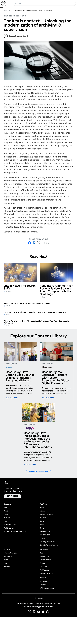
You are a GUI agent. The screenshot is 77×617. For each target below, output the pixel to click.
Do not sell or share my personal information (38, 607)
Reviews (43, 518)
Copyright (48, 603)
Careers (6, 511)
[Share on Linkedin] (34, 243)
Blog (41, 553)
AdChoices (39, 603)
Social (42, 521)
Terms (31, 603)
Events (42, 563)
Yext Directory (9, 528)
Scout (42, 508)
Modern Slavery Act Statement (15, 531)
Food (5, 563)
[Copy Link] (47, 243)
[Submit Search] (73, 3)
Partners (7, 518)
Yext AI (42, 538)
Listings (42, 511)
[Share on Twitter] (38, 243)
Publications (44, 556)
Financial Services (10, 553)
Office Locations (9, 525)
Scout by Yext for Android (49, 545)
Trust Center (44, 567)
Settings (57, 603)
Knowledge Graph (46, 514)
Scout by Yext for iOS (47, 542)
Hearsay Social (45, 531)
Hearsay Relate (45, 535)
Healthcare (8, 556)
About (6, 508)
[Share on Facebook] (29, 243)
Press (6, 514)
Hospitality (7, 567)
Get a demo (12, 496)
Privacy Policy (21, 603)
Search (42, 528)
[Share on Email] (43, 243)
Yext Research (45, 570)
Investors (7, 521)
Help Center (44, 581)
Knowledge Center (46, 573)
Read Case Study (12, 398)
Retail (6, 560)
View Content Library (38, 472)
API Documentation (47, 588)
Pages (42, 525)
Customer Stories (46, 560)
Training (43, 585)
